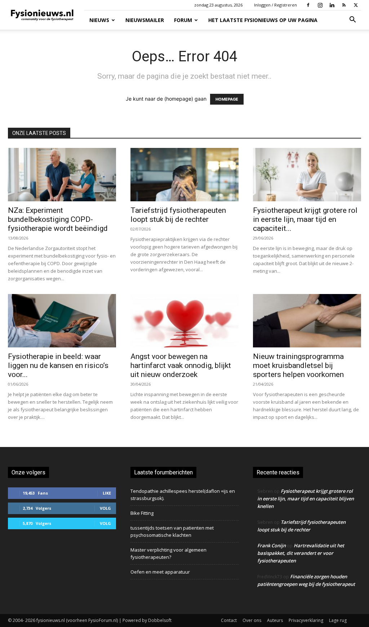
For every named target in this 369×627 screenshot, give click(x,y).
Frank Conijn (271, 545)
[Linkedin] (331, 5)
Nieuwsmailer (144, 20)
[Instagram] (320, 5)
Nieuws (99, 20)
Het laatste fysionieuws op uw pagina (262, 20)
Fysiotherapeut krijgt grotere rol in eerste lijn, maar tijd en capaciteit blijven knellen (305, 498)
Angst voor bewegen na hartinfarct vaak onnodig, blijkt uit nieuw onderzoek (180, 365)
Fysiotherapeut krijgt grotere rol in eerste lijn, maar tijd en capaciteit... (305, 219)
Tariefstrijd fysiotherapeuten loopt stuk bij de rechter (178, 215)
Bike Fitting (142, 513)
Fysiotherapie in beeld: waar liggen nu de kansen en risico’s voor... (58, 365)
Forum (183, 20)
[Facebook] (308, 5)
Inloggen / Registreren (275, 5)
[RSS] (343, 5)
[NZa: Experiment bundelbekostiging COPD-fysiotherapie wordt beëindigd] (62, 174)
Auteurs (275, 620)
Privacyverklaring (306, 620)
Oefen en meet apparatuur (160, 572)
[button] (352, 20)
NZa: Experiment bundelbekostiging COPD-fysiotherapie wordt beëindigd (58, 219)
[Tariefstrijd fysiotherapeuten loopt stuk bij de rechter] (184, 174)
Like (107, 493)
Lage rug (338, 620)
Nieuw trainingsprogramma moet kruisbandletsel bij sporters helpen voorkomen (298, 365)
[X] (355, 5)
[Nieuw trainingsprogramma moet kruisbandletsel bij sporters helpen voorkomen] (307, 320)
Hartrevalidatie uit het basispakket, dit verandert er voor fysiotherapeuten (300, 553)
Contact (229, 620)
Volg (105, 508)
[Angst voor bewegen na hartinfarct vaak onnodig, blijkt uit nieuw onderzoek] (184, 320)
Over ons (252, 620)
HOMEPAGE (226, 99)
